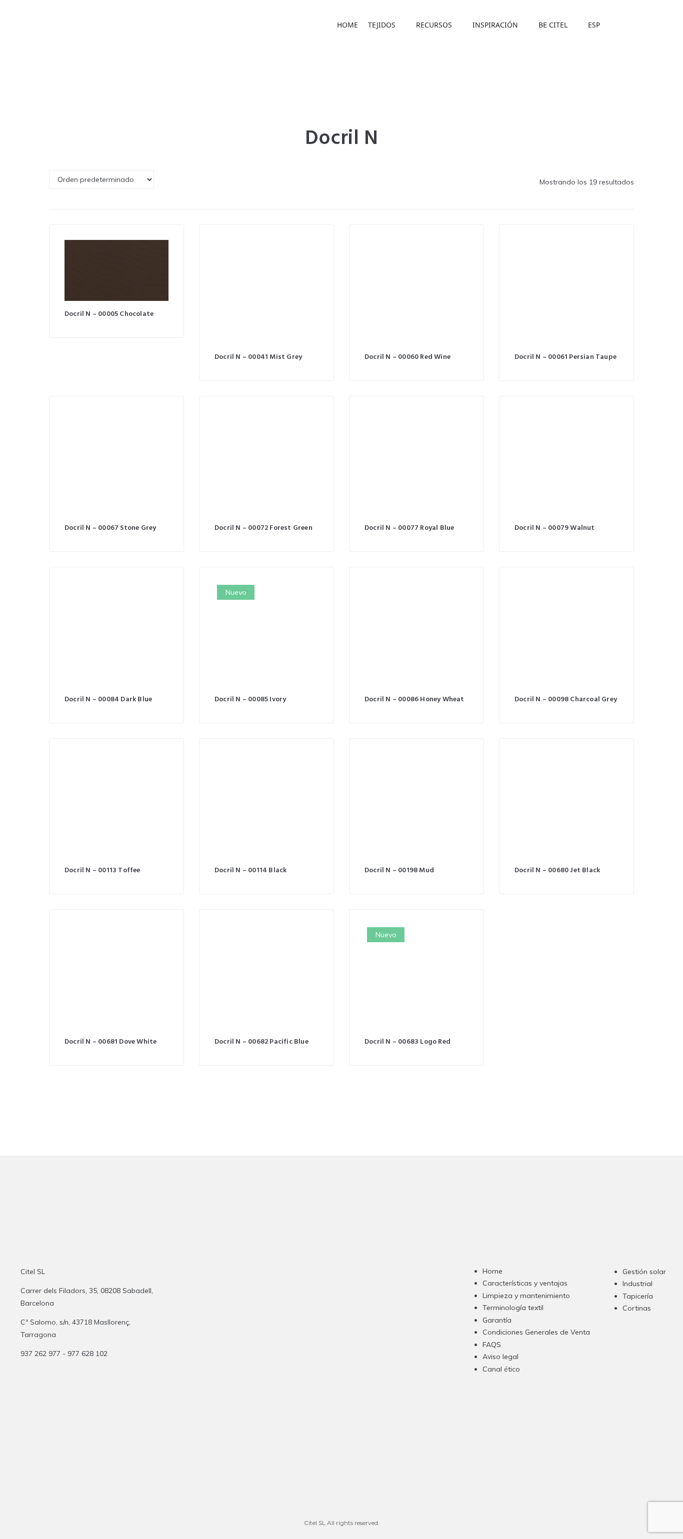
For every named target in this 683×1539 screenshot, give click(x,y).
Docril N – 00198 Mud (399, 870)
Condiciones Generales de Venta (536, 1332)
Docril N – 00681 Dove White (110, 1042)
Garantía (497, 1320)
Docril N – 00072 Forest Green (263, 528)
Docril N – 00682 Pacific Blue (261, 1042)
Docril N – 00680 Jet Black (557, 870)
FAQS (491, 1344)
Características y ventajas (525, 1283)
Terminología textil (513, 1307)
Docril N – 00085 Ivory (250, 699)
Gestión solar (644, 1271)
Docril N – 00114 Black (250, 870)
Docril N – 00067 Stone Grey (110, 528)
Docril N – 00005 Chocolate (109, 314)
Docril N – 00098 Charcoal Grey (565, 699)
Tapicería (637, 1296)
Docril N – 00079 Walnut (554, 528)
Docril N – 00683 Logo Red (407, 1042)
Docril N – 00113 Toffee (102, 870)
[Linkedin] (336, 1339)
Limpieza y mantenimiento (526, 1295)
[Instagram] (298, 1339)
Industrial (637, 1283)
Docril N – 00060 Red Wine (407, 357)
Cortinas (636, 1308)
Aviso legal (500, 1356)
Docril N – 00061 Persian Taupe (565, 357)
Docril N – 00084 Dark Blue (108, 699)
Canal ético (501, 1369)
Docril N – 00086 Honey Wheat (414, 699)
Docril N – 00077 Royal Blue (409, 528)
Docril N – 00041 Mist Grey (258, 357)
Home (492, 1271)
